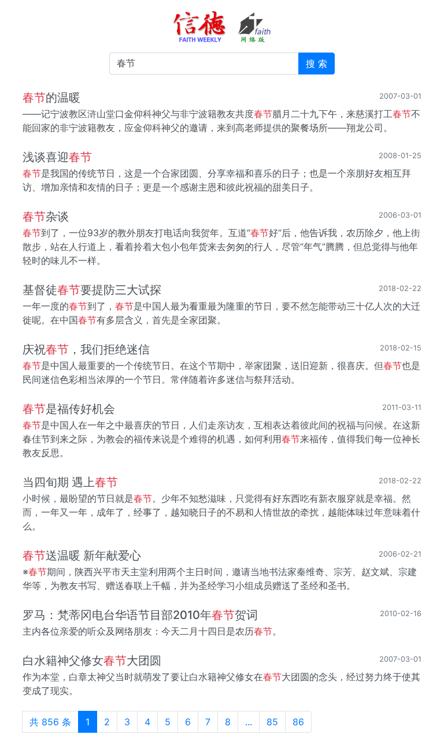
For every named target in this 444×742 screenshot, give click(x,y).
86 (298, 722)
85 (272, 722)
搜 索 (316, 63)
